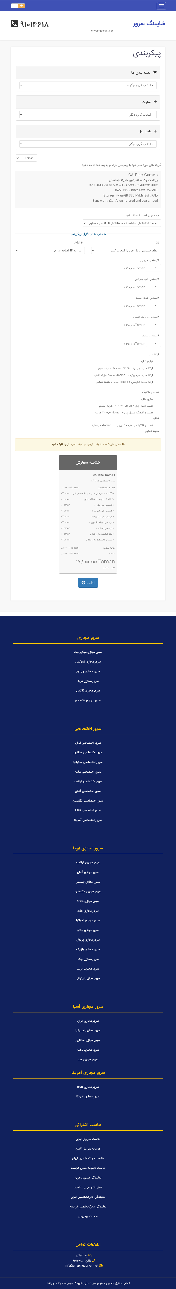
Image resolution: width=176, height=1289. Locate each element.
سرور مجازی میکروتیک (88, 652)
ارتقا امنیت (153, 354)
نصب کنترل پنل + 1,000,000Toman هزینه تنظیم (126, 406)
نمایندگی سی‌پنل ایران (88, 1177)
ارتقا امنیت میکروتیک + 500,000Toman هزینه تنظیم (124, 375)
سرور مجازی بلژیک (88, 949)
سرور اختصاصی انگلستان (88, 800)
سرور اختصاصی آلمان (88, 791)
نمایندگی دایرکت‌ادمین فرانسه (88, 1206)
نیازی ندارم (147, 361)
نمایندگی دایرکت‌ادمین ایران (88, 1197)
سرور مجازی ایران (88, 1020)
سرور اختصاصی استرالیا (88, 762)
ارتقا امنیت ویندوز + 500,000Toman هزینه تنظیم (126, 368)
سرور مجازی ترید (88, 681)
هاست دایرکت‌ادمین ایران (88, 1158)
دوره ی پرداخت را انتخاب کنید (142, 215)
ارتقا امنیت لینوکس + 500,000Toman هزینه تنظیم (125, 382)
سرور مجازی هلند (88, 910)
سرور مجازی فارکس (88, 690)
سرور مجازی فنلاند (88, 901)
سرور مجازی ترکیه (88, 1049)
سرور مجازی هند (88, 1059)
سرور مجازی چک (88, 959)
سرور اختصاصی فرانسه (88, 781)
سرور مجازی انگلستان (88, 891)
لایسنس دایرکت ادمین (146, 317)
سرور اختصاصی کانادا (88, 810)
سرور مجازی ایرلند (88, 968)
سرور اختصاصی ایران (88, 742)
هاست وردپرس (88, 1216)
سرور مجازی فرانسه (88, 862)
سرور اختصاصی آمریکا (88, 820)
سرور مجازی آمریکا (88, 1096)
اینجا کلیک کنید (60, 444)
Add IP (78, 243)
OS (157, 243)
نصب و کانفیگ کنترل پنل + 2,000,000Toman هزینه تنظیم (127, 415)
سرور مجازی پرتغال (88, 939)
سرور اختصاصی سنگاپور (88, 752)
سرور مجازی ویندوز (88, 671)
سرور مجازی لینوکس (88, 661)
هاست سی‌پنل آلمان (88, 1148)
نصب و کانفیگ (150, 392)
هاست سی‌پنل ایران (88, 1139)
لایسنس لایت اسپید (147, 298)
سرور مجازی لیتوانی (88, 978)
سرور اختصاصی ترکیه (88, 771)
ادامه (90, 583)
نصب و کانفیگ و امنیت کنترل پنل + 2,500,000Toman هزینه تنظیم (125, 428)
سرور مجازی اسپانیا (88, 920)
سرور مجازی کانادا (88, 1087)
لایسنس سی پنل (149, 260)
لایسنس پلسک (150, 335)
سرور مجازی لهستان (88, 881)
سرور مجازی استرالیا (88, 1030)
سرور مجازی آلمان (88, 872)
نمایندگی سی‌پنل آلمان (88, 1187)
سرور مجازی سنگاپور (88, 1040)
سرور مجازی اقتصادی (88, 700)
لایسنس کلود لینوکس (147, 279)
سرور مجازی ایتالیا (88, 930)
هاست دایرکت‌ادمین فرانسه (88, 1168)
